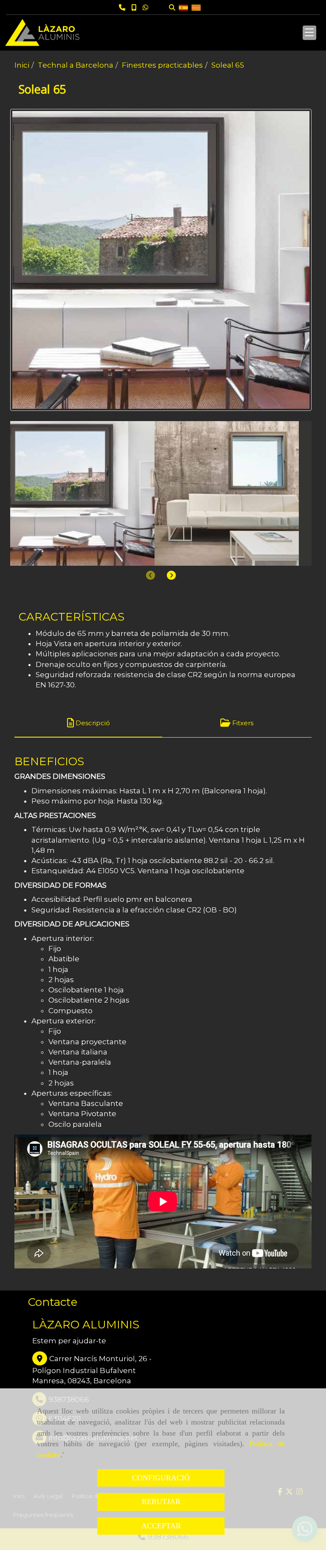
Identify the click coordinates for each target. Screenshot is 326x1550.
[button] (171, 575)
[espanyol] (183, 7)
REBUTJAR (161, 1501)
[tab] (88, 723)
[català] (196, 7)
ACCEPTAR (161, 1526)
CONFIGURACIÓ (161, 1477)
